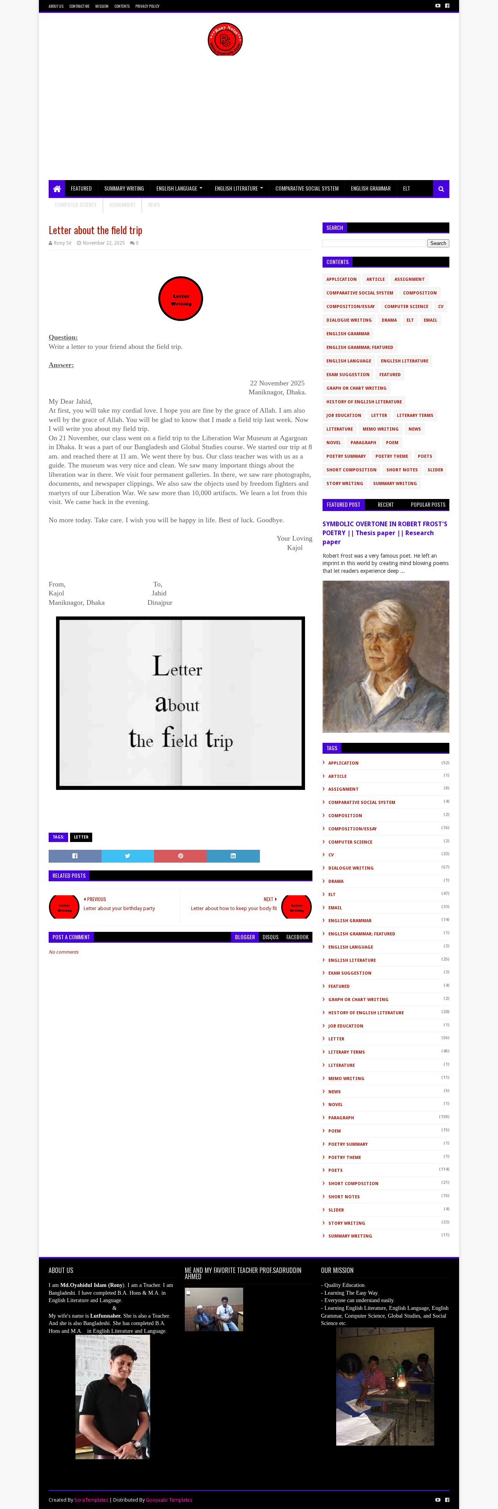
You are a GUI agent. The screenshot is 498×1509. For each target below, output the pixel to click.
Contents (122, 6)
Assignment (122, 204)
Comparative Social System (306, 188)
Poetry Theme (391, 456)
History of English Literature (364, 401)
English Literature (236, 188)
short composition (351, 470)
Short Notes (402, 470)
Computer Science (76, 204)
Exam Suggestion (348, 374)
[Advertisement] (249, 121)
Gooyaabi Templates (169, 1500)
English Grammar (371, 188)
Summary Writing (124, 188)
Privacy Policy (147, 6)
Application (341, 279)
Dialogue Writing (349, 320)
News (415, 429)
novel (333, 442)
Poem (392, 442)
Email (430, 320)
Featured (81, 188)
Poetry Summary (346, 456)
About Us (56, 6)
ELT (406, 188)
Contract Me (79, 6)
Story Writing (344, 483)
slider (435, 470)
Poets (425, 456)
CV (441, 306)
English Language (176, 188)
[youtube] (438, 6)
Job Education (343, 415)
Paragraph (363, 442)
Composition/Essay (350, 306)
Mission (102, 6)
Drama (389, 320)
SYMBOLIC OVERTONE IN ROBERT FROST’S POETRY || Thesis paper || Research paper (385, 533)
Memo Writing (381, 429)
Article (375, 279)
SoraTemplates (91, 1500)
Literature (339, 429)
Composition (420, 293)
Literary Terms (415, 415)
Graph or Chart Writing (356, 388)
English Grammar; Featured (359, 347)
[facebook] (446, 6)
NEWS (154, 204)
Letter (81, 837)
